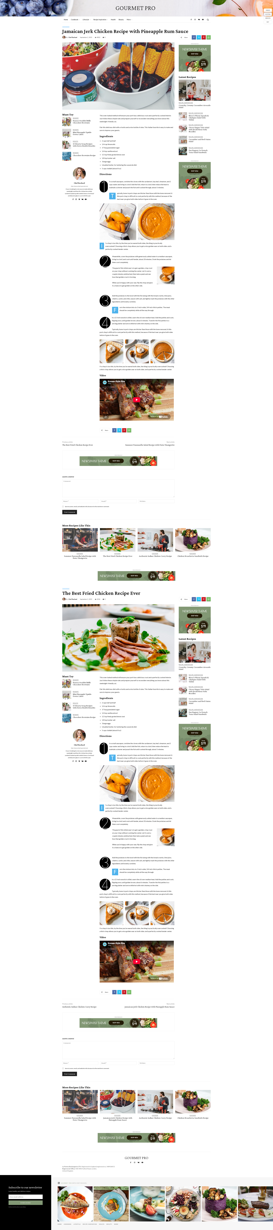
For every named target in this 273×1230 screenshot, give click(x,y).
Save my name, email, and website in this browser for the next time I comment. (87, 506)
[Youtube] (203, 20)
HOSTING (268, 14)
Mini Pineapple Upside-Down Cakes (82, 133)
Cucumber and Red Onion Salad (200, 140)
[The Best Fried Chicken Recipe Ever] (117, 540)
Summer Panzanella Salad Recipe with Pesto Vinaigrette (149, 445)
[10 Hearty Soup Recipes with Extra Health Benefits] (66, 144)
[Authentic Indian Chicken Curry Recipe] (155, 540)
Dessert (76, 118)
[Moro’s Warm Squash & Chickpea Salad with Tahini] (183, 116)
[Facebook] (191, 20)
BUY (268, 22)
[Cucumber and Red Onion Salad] (183, 140)
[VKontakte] (199, 20)
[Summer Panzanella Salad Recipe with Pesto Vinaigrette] (80, 540)
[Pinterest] (204, 37)
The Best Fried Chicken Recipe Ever (77, 445)
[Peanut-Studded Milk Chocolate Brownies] (66, 121)
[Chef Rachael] (64, 37)
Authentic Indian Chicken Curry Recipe (155, 556)
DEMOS (268, 10)
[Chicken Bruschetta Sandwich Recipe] (193, 540)
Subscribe (25, 1203)
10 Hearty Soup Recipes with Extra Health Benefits (84, 145)
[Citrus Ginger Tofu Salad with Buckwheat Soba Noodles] (183, 128)
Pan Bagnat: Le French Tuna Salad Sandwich (198, 151)
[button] (208, 20)
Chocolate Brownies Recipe (84, 155)
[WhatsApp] (208, 37)
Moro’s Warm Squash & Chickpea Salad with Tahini (199, 118)
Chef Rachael (72, 37)
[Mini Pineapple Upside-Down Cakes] (66, 133)
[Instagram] (195, 20)
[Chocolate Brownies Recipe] (66, 156)
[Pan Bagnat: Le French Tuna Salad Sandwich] (183, 151)
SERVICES (267, 18)
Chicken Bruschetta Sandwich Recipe (192, 556)
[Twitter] (199, 37)
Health (75, 141)
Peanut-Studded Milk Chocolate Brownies (82, 122)
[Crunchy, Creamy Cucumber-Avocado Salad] (195, 90)
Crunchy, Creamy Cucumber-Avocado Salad (195, 106)
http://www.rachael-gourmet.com (79, 186)
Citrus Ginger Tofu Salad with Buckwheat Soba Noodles (199, 129)
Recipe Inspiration (186, 102)
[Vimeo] (79, 199)
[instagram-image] (75, 1203)
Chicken (66, 27)
